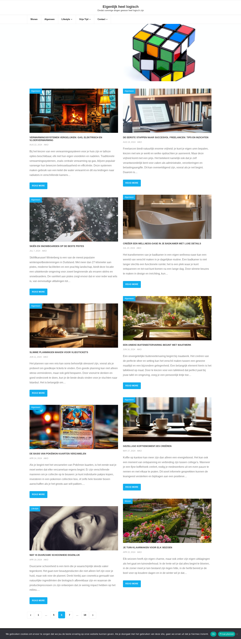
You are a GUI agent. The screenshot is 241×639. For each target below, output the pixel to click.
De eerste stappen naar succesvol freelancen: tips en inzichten (165, 137)
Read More (38, 186)
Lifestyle (35, 508)
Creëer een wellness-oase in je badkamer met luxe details (162, 243)
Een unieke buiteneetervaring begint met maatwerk (157, 345)
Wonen (128, 501)
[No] (237, 634)
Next (92, 615)
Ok (213, 634)
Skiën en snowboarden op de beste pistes (57, 246)
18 (85, 615)
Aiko (46, 145)
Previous (30, 615)
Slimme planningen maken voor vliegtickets (59, 352)
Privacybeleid (227, 634)
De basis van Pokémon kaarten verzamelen (58, 453)
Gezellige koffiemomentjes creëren (147, 446)
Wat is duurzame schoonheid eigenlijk (55, 555)
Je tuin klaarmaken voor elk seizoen (147, 547)
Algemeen (35, 91)
